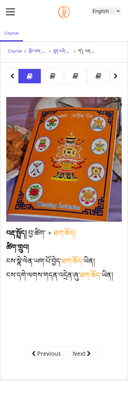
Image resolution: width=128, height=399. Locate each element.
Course (13, 33)
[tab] (29, 76)
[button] (10, 11)
